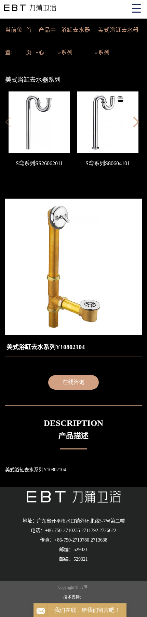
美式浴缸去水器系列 (118, 41)
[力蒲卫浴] (74, 496)
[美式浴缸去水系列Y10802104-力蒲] (73, 6)
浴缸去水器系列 (75, 41)
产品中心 (47, 41)
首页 (29, 41)
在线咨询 (73, 382)
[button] (137, 124)
